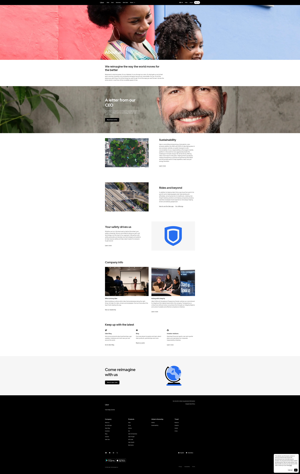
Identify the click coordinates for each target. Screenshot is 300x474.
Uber (102, 2)
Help (186, 2)
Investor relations (172, 333)
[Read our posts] (137, 330)
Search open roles (112, 382)
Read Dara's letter (112, 120)
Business (118, 2)
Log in (191, 2)
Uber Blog (108, 333)
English (182, 452)
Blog (137, 333)
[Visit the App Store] (121, 460)
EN (182, 2)
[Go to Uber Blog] (106, 330)
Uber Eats (125, 2)
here (290, 465)
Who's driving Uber (111, 298)
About (131, 2)
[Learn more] (173, 281)
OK (296, 470)
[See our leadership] (127, 281)
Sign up (197, 2)
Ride (108, 2)
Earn (112, 2)
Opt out (290, 470)
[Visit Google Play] (110, 460)
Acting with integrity (158, 298)
